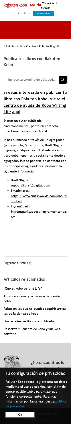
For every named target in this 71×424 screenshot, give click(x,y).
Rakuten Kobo (14, 46)
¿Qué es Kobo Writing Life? (23, 288)
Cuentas (31, 46)
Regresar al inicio (16, 263)
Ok (20, 415)
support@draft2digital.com (30, 185)
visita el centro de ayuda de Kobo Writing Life (35, 105)
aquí (16, 111)
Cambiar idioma (43, 13)
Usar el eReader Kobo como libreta (29, 321)
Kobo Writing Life (49, 46)
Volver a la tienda (49, 5)
